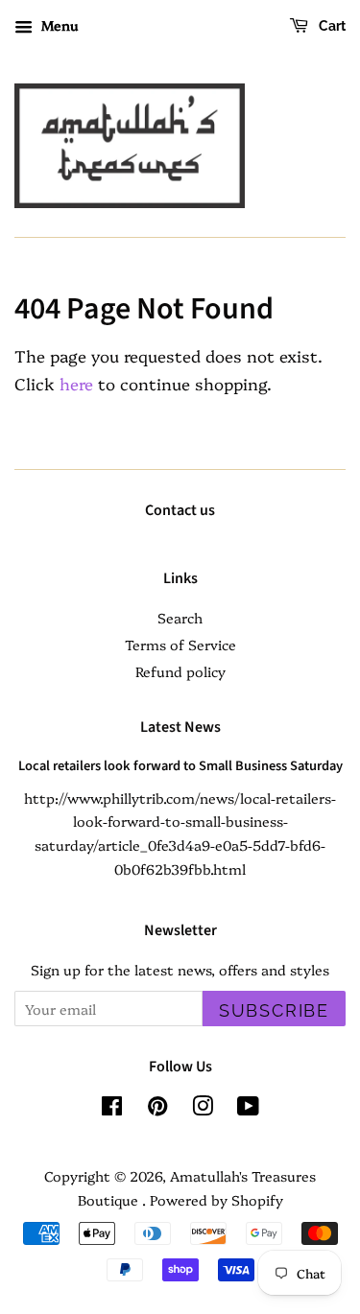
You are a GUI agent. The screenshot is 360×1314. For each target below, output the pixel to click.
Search (180, 617)
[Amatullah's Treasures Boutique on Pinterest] (157, 1108)
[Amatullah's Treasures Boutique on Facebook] (112, 1108)
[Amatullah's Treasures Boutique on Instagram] (202, 1108)
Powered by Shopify (216, 1199)
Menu (57, 25)
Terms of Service (180, 644)
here (76, 383)
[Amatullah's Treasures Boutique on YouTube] (248, 1108)
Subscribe (274, 1010)
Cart (331, 26)
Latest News (180, 727)
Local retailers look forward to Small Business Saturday (180, 766)
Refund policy (180, 671)
